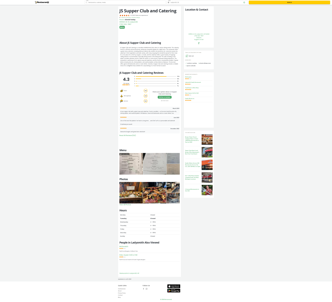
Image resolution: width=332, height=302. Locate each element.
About (119, 291)
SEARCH (289, 2)
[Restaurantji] (42, 2)
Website (198, 38)
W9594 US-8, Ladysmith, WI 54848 (198, 34)
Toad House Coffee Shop (192, 87)
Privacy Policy (122, 293)
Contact (120, 295)
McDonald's (123, 246)
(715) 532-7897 (125, 24)
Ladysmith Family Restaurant (193, 82)
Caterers (123, 17)
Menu (122, 27)
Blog (119, 297)
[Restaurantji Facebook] (144, 289)
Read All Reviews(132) (127, 135)
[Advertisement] (149, 33)
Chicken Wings (136, 17)
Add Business (122, 289)
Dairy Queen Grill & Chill (128, 255)
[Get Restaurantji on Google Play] (173, 290)
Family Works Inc (189, 98)
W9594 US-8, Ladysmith (128, 22)
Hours (121, 19)
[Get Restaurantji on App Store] (173, 286)
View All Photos (125, 205)
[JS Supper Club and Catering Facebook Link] (199, 43)
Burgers (129, 17)
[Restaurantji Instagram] (147, 289)
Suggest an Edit (199, 39)
